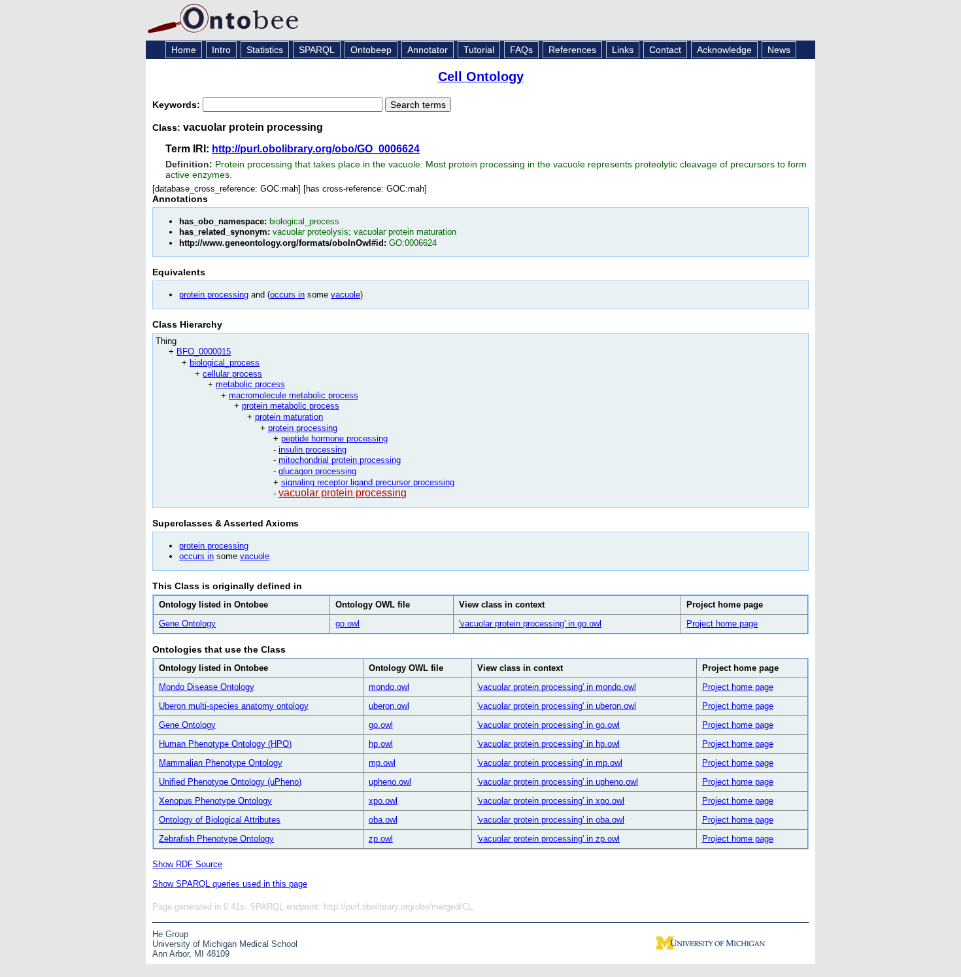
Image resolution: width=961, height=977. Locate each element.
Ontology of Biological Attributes (219, 820)
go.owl (347, 623)
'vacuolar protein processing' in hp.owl (548, 744)
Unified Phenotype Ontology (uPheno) (230, 782)
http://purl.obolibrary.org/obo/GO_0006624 (316, 148)
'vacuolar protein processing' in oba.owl (550, 820)
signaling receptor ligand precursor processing (367, 482)
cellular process (232, 374)
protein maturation (289, 417)
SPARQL (317, 49)
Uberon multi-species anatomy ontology (234, 706)
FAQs (521, 49)
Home (183, 49)
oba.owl (383, 820)
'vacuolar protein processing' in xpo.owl (550, 801)
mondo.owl (389, 687)
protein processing (213, 295)
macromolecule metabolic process (293, 395)
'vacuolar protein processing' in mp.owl (549, 763)
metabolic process (250, 384)
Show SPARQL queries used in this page (229, 884)
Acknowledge (724, 49)
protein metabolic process (290, 406)
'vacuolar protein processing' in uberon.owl (556, 706)
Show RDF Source (187, 864)
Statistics (264, 49)
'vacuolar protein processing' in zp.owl (548, 839)
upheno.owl (390, 782)
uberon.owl (389, 706)
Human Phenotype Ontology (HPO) (225, 744)
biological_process (225, 363)
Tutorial (479, 49)
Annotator (427, 49)
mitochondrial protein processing (339, 460)
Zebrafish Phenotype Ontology (216, 839)
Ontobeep (371, 49)
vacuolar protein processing (342, 492)
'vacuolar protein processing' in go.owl (530, 623)
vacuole (345, 295)
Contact (665, 49)
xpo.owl (383, 801)
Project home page (722, 623)
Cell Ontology (481, 76)
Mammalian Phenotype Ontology (220, 763)
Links (622, 49)
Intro (221, 49)
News (778, 49)
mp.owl (382, 763)
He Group (170, 934)
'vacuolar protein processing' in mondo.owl (556, 687)
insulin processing (312, 449)
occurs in (287, 295)
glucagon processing (317, 471)
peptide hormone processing (334, 438)
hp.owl (381, 744)
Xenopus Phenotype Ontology (215, 801)
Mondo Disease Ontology (206, 687)
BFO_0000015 (204, 351)
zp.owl (381, 839)
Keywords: (177, 104)
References (572, 49)
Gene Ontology (187, 623)
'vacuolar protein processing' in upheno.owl (557, 782)
